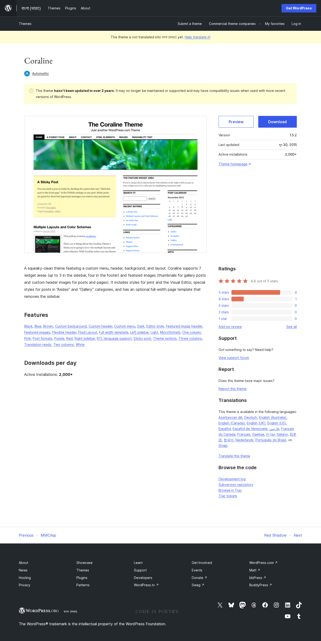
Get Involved (202, 563)
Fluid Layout (87, 332)
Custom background (71, 326)
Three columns (190, 338)
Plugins (81, 578)
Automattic (40, 73)
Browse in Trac (230, 490)
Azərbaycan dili (230, 417)
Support (140, 570)
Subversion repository (236, 485)
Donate (199, 578)
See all (291, 327)
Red (69, 338)
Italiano (282, 434)
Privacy (24, 585)
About (23, 563)
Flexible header (64, 332)
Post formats (42, 338)
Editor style (155, 326)
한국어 (229, 440)
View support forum (234, 358)
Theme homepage (233, 164)
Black (28, 326)
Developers (143, 578)
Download (277, 121)
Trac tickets (228, 496)
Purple (59, 338)
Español (225, 429)
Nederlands (244, 440)
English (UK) (256, 423)
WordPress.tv (146, 585)
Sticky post (142, 338)
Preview (236, 121)
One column (191, 332)
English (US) (276, 423)
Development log (232, 479)
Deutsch (250, 417)
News (23, 570)
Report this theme (233, 389)
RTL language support (114, 338)
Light (154, 332)
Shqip (223, 446)
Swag (198, 585)
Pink (27, 338)
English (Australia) (272, 417)
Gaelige (258, 434)
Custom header (100, 326)
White (80, 344)
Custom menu (124, 326)
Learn (138, 563)
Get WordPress (299, 8)
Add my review (230, 327)
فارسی (274, 429)
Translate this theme (234, 456)
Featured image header (184, 326)
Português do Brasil (270, 440)
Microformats (170, 332)
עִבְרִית (270, 434)
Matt (254, 570)
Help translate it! (197, 37)
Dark (141, 326)
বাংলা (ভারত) (70, 611)
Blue (38, 326)
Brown (48, 326)
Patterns (83, 585)
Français (243, 434)
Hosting (25, 578)
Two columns (63, 344)
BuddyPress (260, 585)
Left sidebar (139, 332)
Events (197, 570)
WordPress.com (263, 563)
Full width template (113, 332)
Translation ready (37, 344)
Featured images (37, 332)
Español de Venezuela (250, 429)
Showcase (84, 563)
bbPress (257, 578)
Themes (25, 24)
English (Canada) (232, 423)
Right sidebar (84, 338)
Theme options (165, 338)
